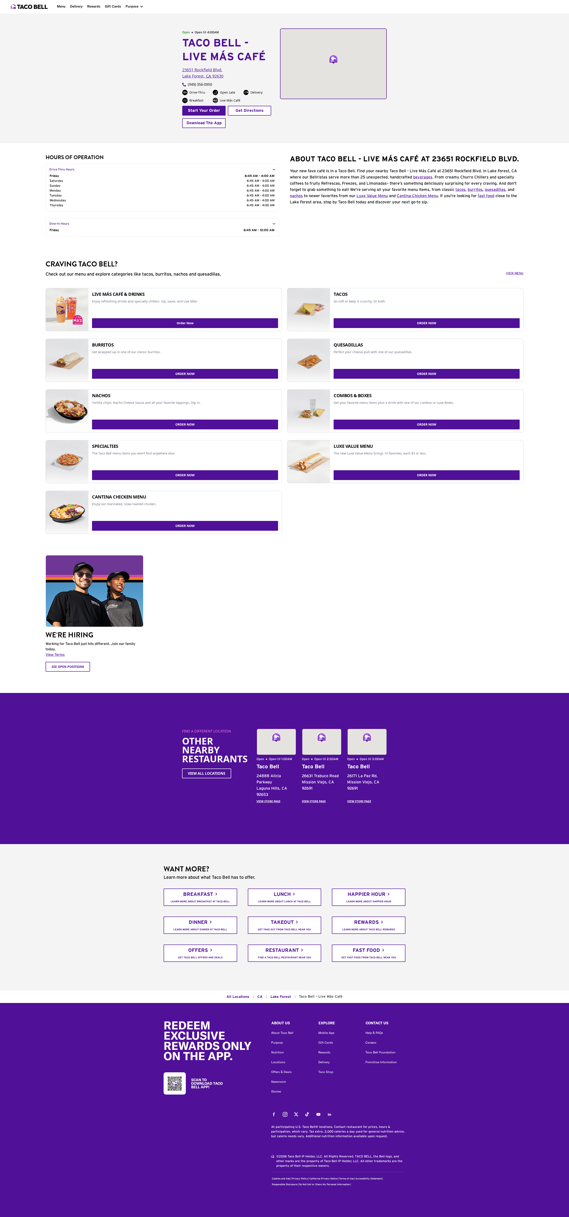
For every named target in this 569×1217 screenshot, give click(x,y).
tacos (460, 190)
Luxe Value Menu (372, 196)
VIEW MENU (514, 273)
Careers (370, 1043)
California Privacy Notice (323, 1178)
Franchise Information (381, 1062)
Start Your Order (204, 111)
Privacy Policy (300, 1178)
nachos (296, 196)
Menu (61, 6)
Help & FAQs (374, 1033)
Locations (278, 1062)
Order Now (185, 323)
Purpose (132, 6)
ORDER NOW (426, 323)
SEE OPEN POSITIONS (68, 667)
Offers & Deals (281, 1072)
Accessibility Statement (368, 1178)
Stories (276, 1091)
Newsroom (278, 1082)
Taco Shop (325, 1072)
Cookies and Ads (281, 1178)
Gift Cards (113, 6)
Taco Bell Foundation (380, 1052)
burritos (475, 190)
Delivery (76, 6)
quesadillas (495, 190)
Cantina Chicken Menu (417, 196)
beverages (422, 177)
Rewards (93, 6)
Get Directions (250, 111)
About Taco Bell (282, 1033)
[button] (291, 1024)
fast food (486, 196)
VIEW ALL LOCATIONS (206, 773)
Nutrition (277, 1052)
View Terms (55, 655)
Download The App (204, 123)
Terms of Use (346, 1178)
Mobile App (326, 1033)
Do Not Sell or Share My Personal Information (324, 1184)
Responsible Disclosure (284, 1184)
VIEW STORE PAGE (268, 801)
